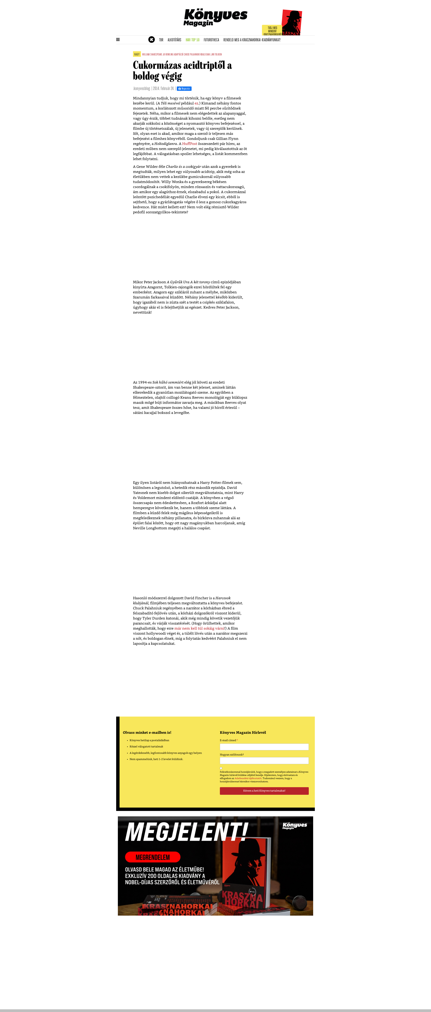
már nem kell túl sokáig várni (199, 628)
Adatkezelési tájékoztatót (248, 778)
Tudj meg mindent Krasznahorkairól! (273, 31)
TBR (162, 40)
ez (196, 103)
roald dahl (205, 54)
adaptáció (178, 54)
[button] (118, 40)
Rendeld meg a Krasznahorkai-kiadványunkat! (253, 40)
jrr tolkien (216, 54)
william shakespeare (152, 54)
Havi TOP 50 (194, 40)
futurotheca (212, 40)
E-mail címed (229, 741)
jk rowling (168, 54)
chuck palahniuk (192, 54)
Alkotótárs (176, 40)
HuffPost (190, 144)
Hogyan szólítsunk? (232, 754)
